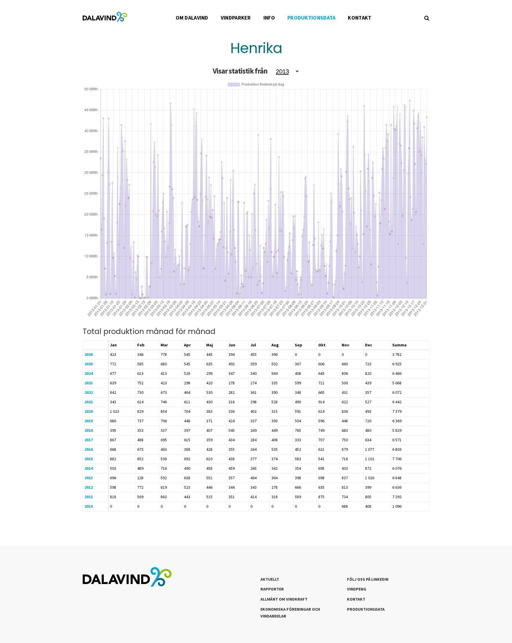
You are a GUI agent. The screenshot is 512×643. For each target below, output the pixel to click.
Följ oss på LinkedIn (367, 579)
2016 (88, 449)
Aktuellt (269, 579)
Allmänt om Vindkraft (284, 599)
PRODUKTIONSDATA (311, 17)
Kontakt (356, 599)
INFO (269, 17)
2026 (88, 354)
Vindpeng (356, 589)
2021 (88, 402)
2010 (88, 506)
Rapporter (272, 589)
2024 (88, 373)
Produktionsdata (366, 609)
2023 (88, 383)
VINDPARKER (236, 17)
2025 (88, 364)
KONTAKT (359, 17)
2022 (88, 392)
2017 (88, 440)
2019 (88, 421)
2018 (88, 430)
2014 (88, 468)
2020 (88, 411)
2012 (88, 487)
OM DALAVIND (192, 17)
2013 (88, 477)
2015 (88, 458)
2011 (88, 496)
